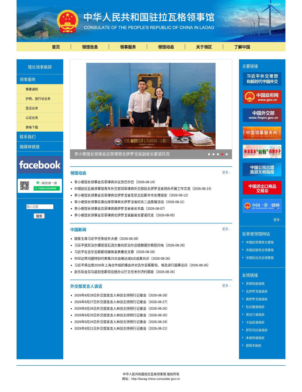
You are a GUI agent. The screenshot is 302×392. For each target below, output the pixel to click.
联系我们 (28, 137)
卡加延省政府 (255, 322)
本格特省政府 (255, 338)
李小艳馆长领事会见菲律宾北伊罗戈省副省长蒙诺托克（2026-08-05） (125, 215)
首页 (56, 47)
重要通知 (32, 89)
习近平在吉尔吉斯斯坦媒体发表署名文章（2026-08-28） (115, 252)
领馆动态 (166, 47)
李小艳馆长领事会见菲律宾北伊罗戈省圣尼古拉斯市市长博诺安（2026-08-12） (132, 195)
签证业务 (32, 108)
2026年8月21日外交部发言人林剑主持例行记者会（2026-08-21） (121, 328)
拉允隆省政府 (255, 307)
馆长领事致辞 (40, 67)
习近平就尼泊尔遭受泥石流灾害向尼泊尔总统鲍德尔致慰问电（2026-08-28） (130, 245)
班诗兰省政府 (255, 314)
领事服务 (128, 47)
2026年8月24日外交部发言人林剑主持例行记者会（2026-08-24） (121, 322)
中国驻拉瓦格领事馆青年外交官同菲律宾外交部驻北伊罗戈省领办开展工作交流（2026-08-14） (143, 188)
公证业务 (32, 117)
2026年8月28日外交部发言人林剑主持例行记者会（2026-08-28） (121, 295)
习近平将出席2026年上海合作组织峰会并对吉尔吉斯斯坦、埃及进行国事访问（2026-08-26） (142, 265)
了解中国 (242, 47)
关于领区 (204, 47)
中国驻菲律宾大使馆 (260, 242)
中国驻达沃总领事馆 (260, 257)
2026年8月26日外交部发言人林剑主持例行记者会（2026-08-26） (121, 308)
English (275, 4)
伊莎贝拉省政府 (257, 330)
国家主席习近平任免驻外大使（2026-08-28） (107, 238)
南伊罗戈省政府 (257, 299)
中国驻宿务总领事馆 (260, 250)
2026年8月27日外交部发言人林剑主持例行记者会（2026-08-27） (121, 302)
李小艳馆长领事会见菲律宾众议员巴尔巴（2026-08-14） (115, 182)
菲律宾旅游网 (255, 283)
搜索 (39, 216)
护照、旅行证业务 (38, 98)
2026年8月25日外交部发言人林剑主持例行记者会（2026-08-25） (121, 315)
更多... (226, 172)
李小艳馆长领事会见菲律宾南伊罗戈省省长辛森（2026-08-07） (120, 208)
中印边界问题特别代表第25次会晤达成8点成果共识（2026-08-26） (123, 258)
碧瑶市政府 (253, 345)
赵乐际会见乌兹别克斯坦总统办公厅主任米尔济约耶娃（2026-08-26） (125, 272)
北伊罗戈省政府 (257, 291)
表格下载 (32, 127)
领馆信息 (90, 47)
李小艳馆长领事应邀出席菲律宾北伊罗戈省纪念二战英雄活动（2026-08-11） (130, 202)
